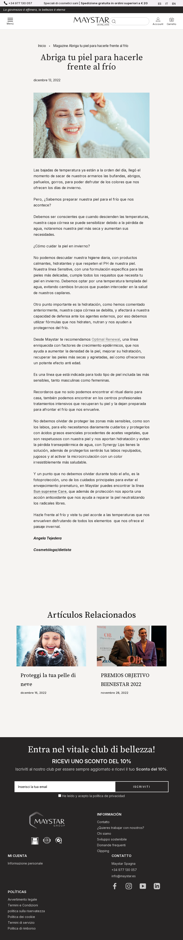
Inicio (42, 46)
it (166, 3)
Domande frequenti (111, 845)
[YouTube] (143, 886)
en (174, 3)
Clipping (103, 851)
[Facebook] (115, 886)
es (159, 3)
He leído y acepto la (77, 796)
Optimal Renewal (106, 339)
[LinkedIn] (157, 886)
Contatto (103, 822)
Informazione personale (25, 863)
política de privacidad (109, 796)
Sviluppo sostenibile (112, 839)
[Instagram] (129, 886)
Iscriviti (141, 786)
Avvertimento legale (22, 899)
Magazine (60, 46)
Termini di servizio (21, 922)
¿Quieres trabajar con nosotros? (120, 828)
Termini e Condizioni (23, 905)
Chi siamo (104, 833)
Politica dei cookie (21, 917)
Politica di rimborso (22, 928)
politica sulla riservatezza (26, 911)
